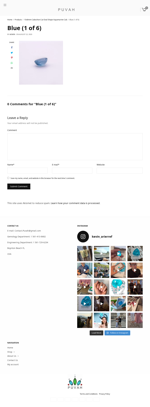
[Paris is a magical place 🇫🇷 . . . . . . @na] (135, 303)
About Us (11, 356)
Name (10, 164)
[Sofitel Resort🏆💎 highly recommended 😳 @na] (84, 253)
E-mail (55, 164)
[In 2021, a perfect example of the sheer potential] (84, 287)
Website (101, 164)
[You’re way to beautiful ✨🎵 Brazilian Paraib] (101, 287)
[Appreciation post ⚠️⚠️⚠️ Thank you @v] (135, 270)
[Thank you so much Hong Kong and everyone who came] (118, 270)
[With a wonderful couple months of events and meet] (135, 253)
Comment (12, 130)
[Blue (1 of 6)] (41, 62)
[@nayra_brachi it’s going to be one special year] (135, 320)
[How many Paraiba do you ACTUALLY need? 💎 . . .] (118, 287)
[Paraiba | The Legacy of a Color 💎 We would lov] (118, 303)
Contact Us (12, 360)
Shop (9, 351)
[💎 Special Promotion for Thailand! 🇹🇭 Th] (84, 270)
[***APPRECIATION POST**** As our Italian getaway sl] (84, 320)
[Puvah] (66, 9)
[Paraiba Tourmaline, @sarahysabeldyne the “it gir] (101, 320)
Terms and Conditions (89, 394)
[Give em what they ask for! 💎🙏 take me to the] (118, 253)
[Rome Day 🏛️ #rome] (118, 320)
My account (13, 364)
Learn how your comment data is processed (75, 203)
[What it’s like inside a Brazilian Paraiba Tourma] (101, 303)
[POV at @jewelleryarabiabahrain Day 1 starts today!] (101, 253)
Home (10, 347)
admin (12, 34)
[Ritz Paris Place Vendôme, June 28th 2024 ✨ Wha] (84, 303)
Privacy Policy (104, 394)
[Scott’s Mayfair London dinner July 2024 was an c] (135, 287)
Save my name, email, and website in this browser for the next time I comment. (43, 178)
